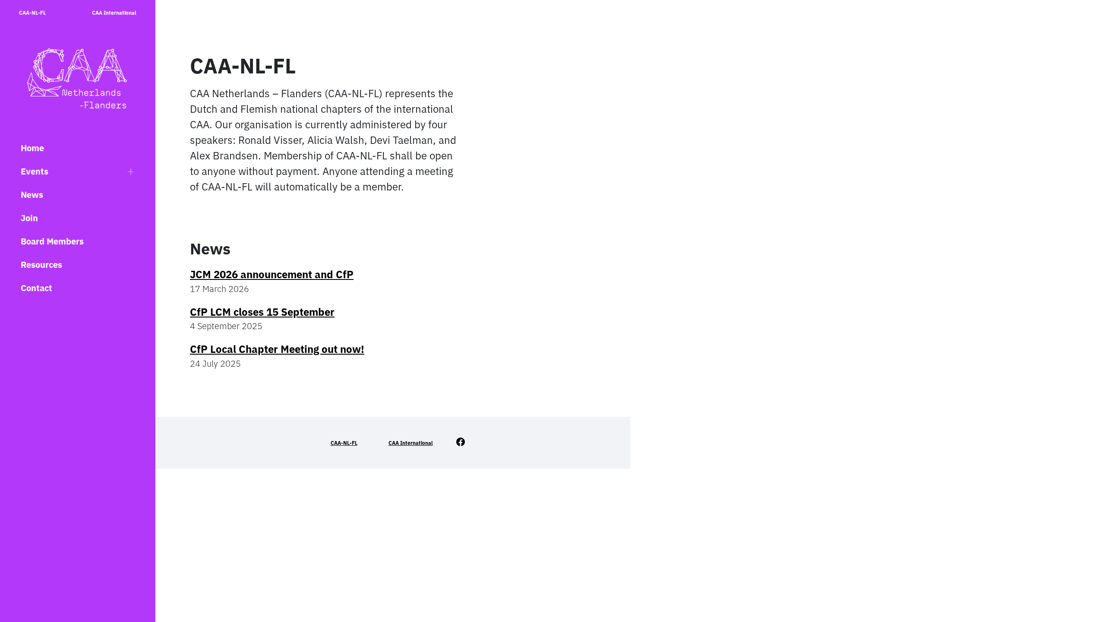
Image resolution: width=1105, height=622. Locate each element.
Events (34, 171)
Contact (36, 288)
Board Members (52, 241)
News (32, 194)
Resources (41, 264)
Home (32, 148)
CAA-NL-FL (32, 13)
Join (29, 218)
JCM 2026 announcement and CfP (272, 274)
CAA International (114, 13)
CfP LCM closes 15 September (262, 312)
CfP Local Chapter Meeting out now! (277, 349)
